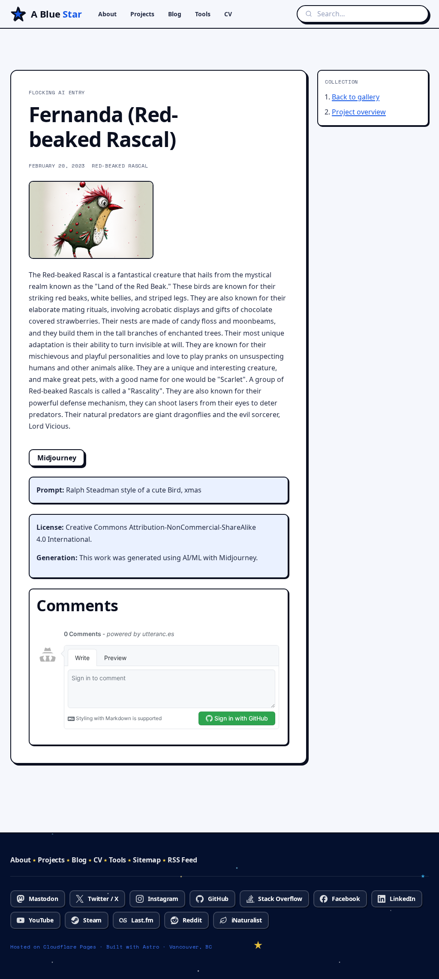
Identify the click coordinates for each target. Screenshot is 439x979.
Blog (174, 14)
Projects (142, 14)
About (107, 14)
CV (228, 14)
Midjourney (56, 457)
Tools (202, 14)
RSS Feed (182, 860)
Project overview (359, 112)
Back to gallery (355, 97)
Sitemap (147, 860)
